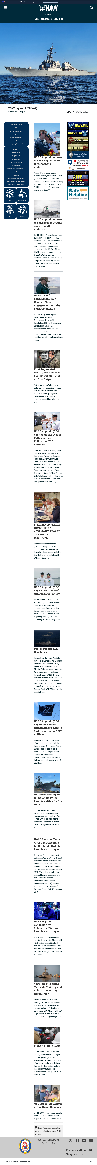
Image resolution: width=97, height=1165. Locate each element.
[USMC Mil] (78, 140)
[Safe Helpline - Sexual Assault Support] (78, 193)
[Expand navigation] (5, 7)
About (86, 112)
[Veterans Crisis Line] (78, 163)
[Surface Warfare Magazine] (78, 155)
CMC (9, 216)
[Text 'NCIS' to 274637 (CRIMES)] (78, 180)
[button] (51, 2)
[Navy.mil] (78, 125)
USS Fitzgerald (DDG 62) (22, 108)
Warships (48, 14)
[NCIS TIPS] (78, 170)
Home (68, 112)
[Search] (91, 7)
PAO (10, 200)
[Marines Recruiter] (78, 148)
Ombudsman (22, 200)
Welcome (77, 112)
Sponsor (22, 216)
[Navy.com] (78, 133)
